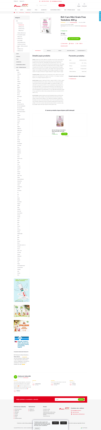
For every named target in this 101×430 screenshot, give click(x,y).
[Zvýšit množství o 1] (65, 38)
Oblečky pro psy (20, 50)
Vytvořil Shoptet (84, 427)
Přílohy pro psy (21, 30)
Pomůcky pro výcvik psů (21, 44)
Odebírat (81, 399)
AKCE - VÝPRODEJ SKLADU (21, 67)
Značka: (64, 45)
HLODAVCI (18, 56)
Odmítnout (55, 422)
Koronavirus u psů (46, 410)
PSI (17, 20)
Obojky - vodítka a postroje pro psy (22, 46)
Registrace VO (22, 1)
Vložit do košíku (75, 38)
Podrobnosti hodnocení (73, 22)
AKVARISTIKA (18, 61)
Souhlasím (64, 422)
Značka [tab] (70, 50)
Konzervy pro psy (21, 28)
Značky (17, 70)
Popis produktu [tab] (38, 50)
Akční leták (16, 412)
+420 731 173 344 (76, 412)
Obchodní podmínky (18, 409)
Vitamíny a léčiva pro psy (21, 32)
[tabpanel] (60, 125)
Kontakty (16, 413)
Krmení (16, 416)
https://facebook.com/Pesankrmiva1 (79, 414)
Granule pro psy (21, 24)
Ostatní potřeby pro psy (21, 42)
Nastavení (37, 428)
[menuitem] (16, 10)
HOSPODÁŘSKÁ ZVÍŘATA (20, 64)
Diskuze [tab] (59, 50)
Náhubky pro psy (20, 48)
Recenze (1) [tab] (49, 50)
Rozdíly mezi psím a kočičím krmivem (49, 412)
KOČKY (17, 53)
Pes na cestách (19, 40)
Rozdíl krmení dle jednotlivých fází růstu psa (48, 414)
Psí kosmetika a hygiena (21, 34)
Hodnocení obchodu (18, 418)
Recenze (16, 415)
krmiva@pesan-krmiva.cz (77, 410)
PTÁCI (17, 59)
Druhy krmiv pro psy (46, 416)
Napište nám (17, 410)
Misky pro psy (19, 36)
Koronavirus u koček (46, 409)
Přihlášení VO (16, 1)
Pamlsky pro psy (21, 26)
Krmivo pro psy (19, 23)
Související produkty (81, 50)
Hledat (61, 5)
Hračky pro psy (19, 38)
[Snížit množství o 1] (65, 39)
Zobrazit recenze (25, 377)
